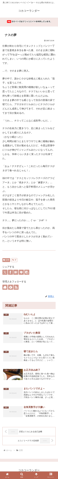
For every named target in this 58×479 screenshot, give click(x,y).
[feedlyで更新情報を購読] (10, 287)
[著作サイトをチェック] (4, 287)
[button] (26, 272)
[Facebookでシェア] (10, 272)
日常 (7, 260)
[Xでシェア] (4, 272)
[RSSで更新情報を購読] (16, 287)
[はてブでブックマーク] (15, 272)
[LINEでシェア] (21, 272)
